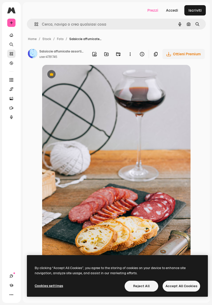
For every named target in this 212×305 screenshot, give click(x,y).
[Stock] (11, 54)
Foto (60, 39)
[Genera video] (11, 108)
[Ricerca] (11, 44)
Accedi (172, 10)
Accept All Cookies (181, 286)
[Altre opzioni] (130, 54)
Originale (76, 74)
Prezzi (152, 10)
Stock (46, 39)
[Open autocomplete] (34, 24)
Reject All (141, 286)
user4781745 (48, 57)
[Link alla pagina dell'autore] (32, 54)
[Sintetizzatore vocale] (11, 117)
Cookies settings (49, 286)
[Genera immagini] (11, 98)
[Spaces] (11, 89)
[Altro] (11, 295)
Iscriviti (195, 10)
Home (32, 39)
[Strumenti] (11, 80)
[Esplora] (11, 63)
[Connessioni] (11, 276)
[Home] (11, 35)
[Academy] (11, 285)
